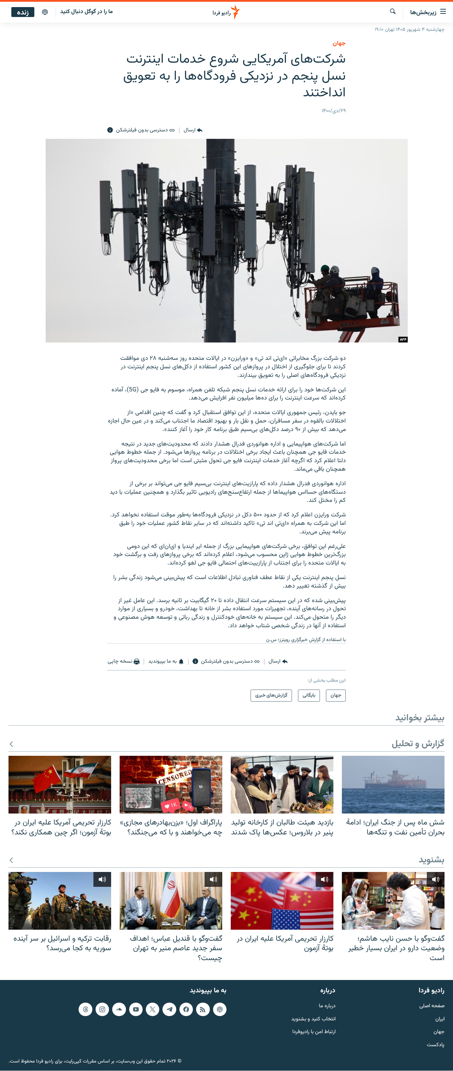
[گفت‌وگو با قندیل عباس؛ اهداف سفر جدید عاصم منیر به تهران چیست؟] (171, 901)
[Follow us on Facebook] (186, 1009)
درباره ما (327, 1006)
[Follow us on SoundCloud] (119, 1009)
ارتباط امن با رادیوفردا (314, 1032)
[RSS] (203, 1009)
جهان (339, 43)
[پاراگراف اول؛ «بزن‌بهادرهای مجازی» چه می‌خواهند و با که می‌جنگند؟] (171, 785)
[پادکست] (45, 12)
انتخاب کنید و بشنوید (313, 1019)
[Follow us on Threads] (85, 1009)
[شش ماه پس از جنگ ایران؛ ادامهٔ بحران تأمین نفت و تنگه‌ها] (393, 785)
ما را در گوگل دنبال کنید (86, 11)
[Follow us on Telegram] (169, 1009)
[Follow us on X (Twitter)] (152, 1009)
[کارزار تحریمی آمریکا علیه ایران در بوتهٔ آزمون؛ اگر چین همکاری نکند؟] (59, 785)
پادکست (436, 1045)
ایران (440, 1019)
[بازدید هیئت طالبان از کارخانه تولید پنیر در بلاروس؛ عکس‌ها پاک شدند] (282, 785)
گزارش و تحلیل (418, 744)
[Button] (193, 130)
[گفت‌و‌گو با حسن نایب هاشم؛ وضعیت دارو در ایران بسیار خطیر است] (393, 901)
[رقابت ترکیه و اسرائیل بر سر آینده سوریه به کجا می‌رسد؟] (59, 901)
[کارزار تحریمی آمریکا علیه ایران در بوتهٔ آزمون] (282, 901)
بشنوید (432, 860)
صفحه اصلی (432, 1006)
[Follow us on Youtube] (136, 1009)
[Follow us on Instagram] (102, 1009)
